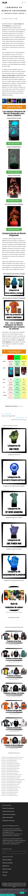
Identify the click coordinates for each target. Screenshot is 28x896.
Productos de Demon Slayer (14, 661)
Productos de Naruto (14, 748)
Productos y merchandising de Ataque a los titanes (11, 758)
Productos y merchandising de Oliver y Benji (10, 784)
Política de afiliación (7, 859)
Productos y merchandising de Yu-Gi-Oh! (9, 795)
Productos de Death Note (14, 731)
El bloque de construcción (8, 820)
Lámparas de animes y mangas (10, 18)
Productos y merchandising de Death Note (10, 766)
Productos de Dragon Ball (14, 714)
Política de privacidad (7, 862)
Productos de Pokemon (14, 679)
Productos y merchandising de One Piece (9, 785)
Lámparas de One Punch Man (14, 549)
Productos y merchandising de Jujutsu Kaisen (10, 777)
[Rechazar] (15, 895)
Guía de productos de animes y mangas (14, 612)
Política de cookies (6, 869)
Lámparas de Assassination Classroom (14, 580)
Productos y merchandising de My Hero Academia (11, 781)
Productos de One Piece (14, 644)
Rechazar (3, 895)
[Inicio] (2, 13)
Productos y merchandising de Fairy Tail (9, 773)
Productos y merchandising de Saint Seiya (9, 792)
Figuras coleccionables (7, 817)
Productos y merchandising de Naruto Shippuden (11, 782)
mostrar (20, 406)
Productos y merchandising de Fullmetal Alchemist (11, 774)
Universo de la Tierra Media (8, 814)
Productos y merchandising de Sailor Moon (10, 790)
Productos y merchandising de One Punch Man (10, 787)
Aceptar (22, 892)
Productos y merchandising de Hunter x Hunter (11, 776)
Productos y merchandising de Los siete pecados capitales (13, 779)
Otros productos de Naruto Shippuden (14, 298)
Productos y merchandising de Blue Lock (9, 762)
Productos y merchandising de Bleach (9, 760)
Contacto (4, 875)
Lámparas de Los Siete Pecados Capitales (14, 486)
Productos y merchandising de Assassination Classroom (12, 757)
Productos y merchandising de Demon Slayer (10, 768)
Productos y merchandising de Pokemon (9, 789)
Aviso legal (4, 872)
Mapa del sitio (5, 866)
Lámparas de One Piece (14, 454)
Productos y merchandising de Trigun (9, 793)
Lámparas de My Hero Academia (14, 517)
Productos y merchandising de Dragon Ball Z (10, 771)
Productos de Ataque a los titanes (14, 696)
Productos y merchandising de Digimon (9, 770)
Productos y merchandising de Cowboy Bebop (10, 765)
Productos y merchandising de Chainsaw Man (10, 763)
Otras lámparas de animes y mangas (14, 273)
